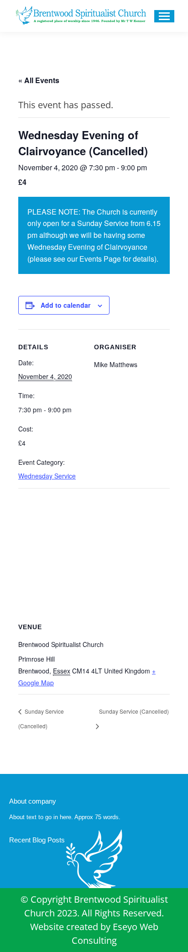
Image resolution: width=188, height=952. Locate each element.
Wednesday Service (47, 475)
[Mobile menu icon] (164, 16)
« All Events (38, 80)
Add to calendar (65, 305)
